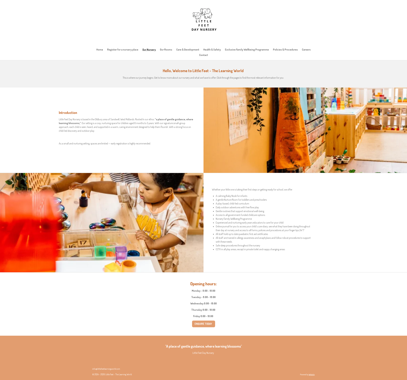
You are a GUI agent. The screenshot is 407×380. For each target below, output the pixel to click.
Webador (312, 374)
